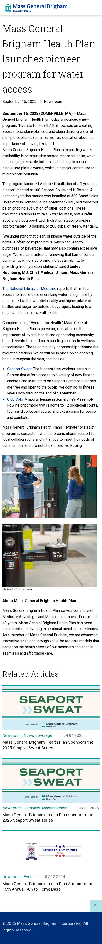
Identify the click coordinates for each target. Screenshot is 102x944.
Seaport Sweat (19, 369)
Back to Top (96, 906)
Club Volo (15, 399)
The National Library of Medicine (29, 288)
